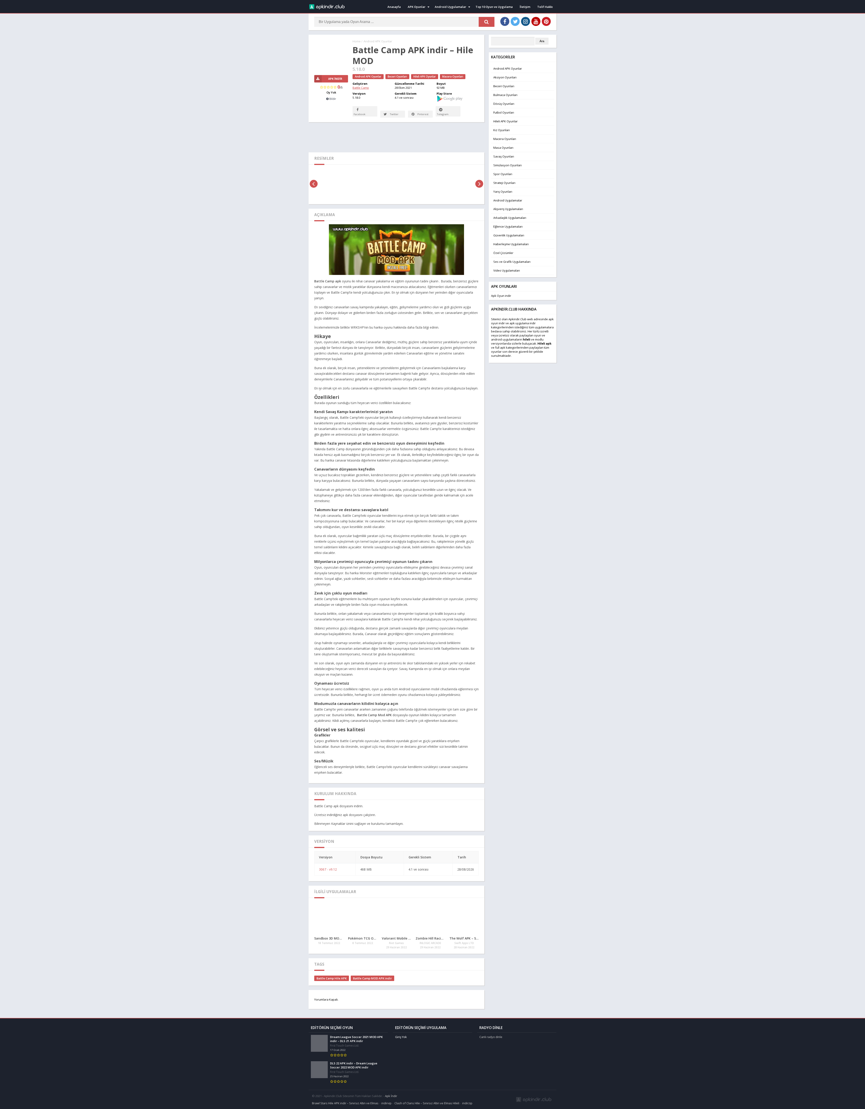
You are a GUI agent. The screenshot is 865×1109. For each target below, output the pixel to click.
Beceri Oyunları (397, 76)
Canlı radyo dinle (490, 1037)
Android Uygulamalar (450, 7)
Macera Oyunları (452, 76)
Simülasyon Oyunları (507, 165)
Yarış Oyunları (502, 192)
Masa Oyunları (503, 148)
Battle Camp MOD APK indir (372, 978)
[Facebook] (504, 21)
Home (357, 41)
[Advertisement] (396, 137)
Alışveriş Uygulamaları (508, 209)
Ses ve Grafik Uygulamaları (511, 262)
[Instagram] (525, 21)
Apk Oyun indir (501, 296)
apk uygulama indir (523, 323)
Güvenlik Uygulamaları (508, 235)
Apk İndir (391, 1096)
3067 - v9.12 (328, 869)
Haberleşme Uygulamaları (511, 244)
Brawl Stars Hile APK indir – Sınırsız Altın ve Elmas (345, 1103)
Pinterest (422, 114)
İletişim (525, 7)
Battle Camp (361, 88)
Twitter (393, 114)
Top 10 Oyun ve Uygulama (494, 7)
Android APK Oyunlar (378, 41)
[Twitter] (515, 21)
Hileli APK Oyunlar (424, 76)
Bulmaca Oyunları (505, 95)
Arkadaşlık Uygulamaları (509, 218)
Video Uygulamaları (506, 270)
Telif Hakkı (545, 7)
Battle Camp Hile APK (331, 978)
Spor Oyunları (502, 174)
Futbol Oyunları (503, 112)
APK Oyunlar (417, 7)
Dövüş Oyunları (503, 104)
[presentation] (314, 184)
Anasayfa (394, 7)
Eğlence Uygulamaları (508, 226)
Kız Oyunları (501, 130)
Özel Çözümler (503, 253)
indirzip (467, 1103)
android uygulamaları (505, 339)
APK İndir (335, 79)
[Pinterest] (546, 21)
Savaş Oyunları (503, 156)
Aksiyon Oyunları (505, 77)
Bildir (332, 99)
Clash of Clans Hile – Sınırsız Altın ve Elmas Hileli (426, 1103)
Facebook (359, 114)
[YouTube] (535, 21)
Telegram (442, 114)
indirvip (386, 1103)
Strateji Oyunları (504, 183)
